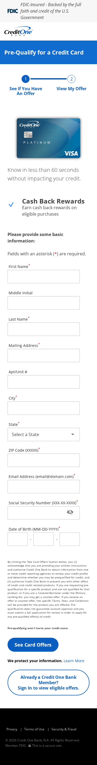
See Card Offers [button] (33, 644)
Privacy (11, 729)
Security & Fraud (63, 729)
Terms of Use (34, 729)
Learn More (74, 660)
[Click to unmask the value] (70, 513)
